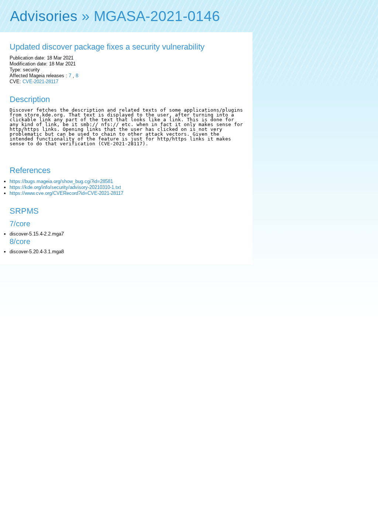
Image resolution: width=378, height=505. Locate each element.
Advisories (44, 16)
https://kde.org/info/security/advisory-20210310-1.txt (65, 187)
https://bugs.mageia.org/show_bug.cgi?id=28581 (61, 181)
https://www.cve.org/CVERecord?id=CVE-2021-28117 (66, 193)
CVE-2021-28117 (40, 81)
